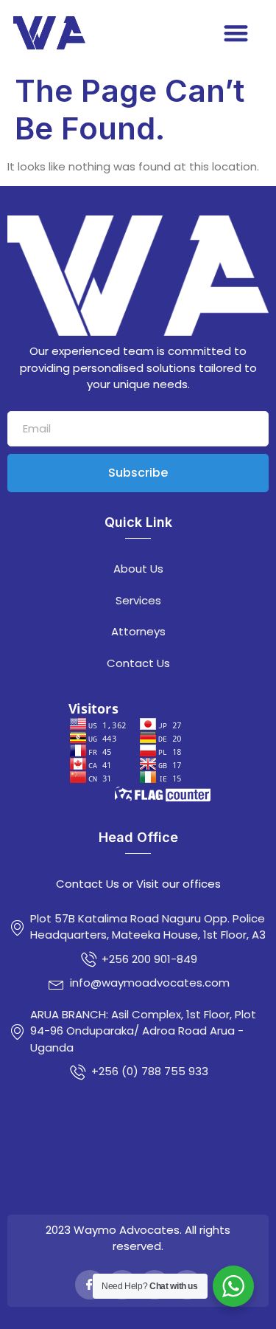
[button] (235, 32)
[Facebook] (90, 1284)
